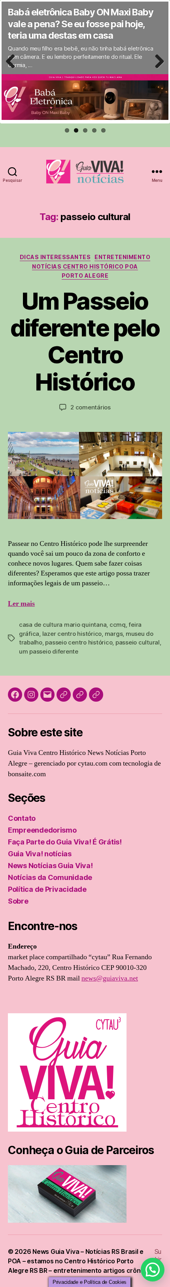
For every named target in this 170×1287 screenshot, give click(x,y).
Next (156, 69)
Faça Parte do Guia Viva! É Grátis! (65, 842)
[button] (152, 1269)
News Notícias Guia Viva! (50, 865)
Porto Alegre (85, 275)
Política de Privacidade (47, 889)
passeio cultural (137, 642)
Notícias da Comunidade (50, 877)
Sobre (18, 901)
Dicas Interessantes (55, 257)
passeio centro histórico (78, 642)
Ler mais (21, 603)
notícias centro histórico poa (85, 266)
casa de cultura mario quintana (62, 624)
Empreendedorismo (42, 830)
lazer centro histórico (72, 633)
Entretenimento (122, 257)
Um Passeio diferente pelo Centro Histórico (84, 341)
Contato (22, 818)
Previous (13, 69)
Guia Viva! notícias (40, 854)
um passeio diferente (48, 651)
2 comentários (90, 407)
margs (114, 633)
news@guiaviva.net (109, 978)
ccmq (118, 624)
